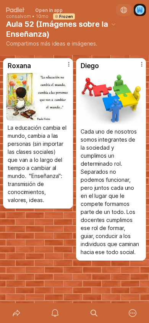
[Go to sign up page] (140, 10)
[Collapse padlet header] (113, 24)
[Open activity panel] (55, 313)
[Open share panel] (16, 313)
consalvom (18, 16)
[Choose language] (123, 10)
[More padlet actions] (133, 313)
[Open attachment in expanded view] (38, 97)
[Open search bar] (94, 313)
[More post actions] (64, 67)
